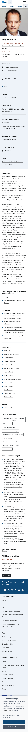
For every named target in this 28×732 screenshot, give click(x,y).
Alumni (4, 682)
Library (4, 662)
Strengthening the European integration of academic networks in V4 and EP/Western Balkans (14, 330)
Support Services (7, 675)
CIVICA (4, 671)
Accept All (14, 722)
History (4, 604)
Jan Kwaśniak (8, 365)
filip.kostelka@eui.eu (11, 67)
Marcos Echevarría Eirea (11, 368)
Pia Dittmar (5, 122)
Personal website (10, 79)
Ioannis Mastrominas (10, 393)
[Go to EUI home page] (4, 2)
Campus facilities (7, 678)
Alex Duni (7, 351)
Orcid (5, 87)
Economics (5, 600)
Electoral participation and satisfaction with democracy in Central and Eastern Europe (15, 499)
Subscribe (6, 575)
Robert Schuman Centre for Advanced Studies (11, 625)
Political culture (7, 449)
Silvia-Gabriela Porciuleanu (12, 379)
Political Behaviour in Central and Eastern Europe (12, 163)
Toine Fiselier (8, 383)
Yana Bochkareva (9, 386)
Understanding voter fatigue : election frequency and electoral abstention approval (14, 533)
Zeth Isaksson (8, 407)
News (20, 6)
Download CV (9, 151)
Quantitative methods (9, 427)
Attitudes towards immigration (11, 445)
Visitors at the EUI (8, 685)
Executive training (7, 644)
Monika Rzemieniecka (8, 126)
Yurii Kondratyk (8, 390)
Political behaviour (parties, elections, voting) (14, 419)
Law (3, 607)
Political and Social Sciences (11, 611)
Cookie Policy (7, 710)
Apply (4, 6)
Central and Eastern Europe (10, 431)
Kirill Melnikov (8, 397)
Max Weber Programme (9, 621)
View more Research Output (9, 550)
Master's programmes (9, 640)
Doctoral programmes (9, 637)
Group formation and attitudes (11, 442)
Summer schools (7, 651)
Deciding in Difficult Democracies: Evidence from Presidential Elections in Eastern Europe (14, 316)
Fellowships (5, 648)
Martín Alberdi (8, 372)
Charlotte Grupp (9, 358)
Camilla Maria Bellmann (11, 354)
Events (12, 6)
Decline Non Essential (14, 727)
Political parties (7, 424)
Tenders (4, 689)
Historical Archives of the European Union (13, 666)
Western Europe (7, 438)
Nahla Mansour (8, 375)
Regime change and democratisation (13, 434)
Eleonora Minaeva (9, 361)
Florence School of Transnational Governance (12, 616)
